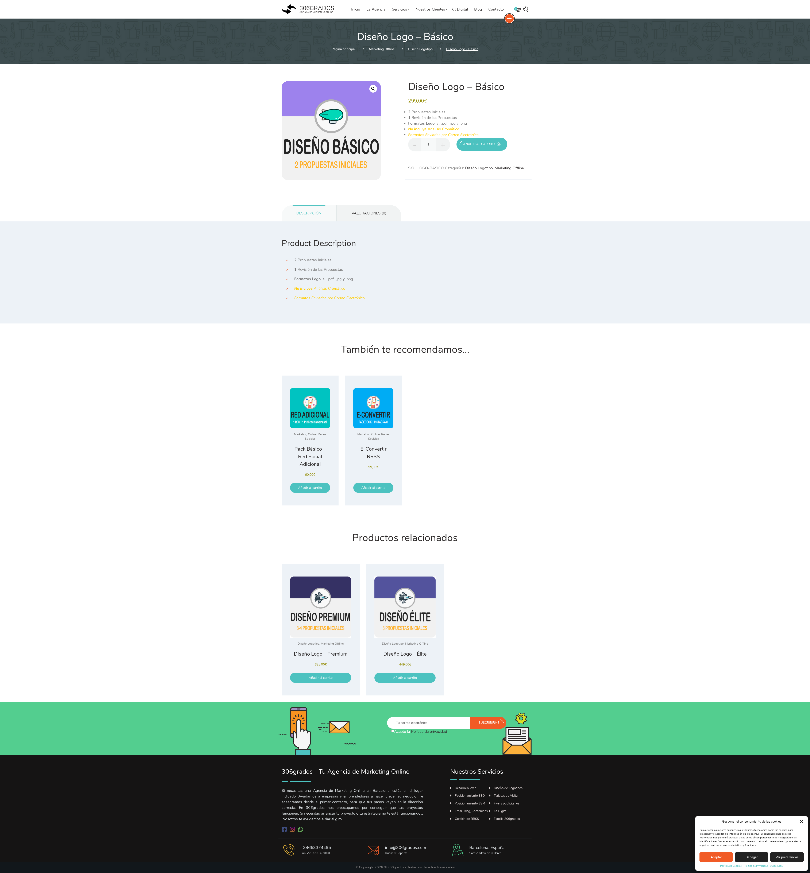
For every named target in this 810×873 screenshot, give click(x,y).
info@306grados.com (405, 847)
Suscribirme (489, 723)
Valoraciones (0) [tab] (369, 213)
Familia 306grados (507, 819)
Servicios (399, 9)
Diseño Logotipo (479, 168)
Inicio (355, 9)
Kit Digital (459, 9)
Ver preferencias (787, 857)
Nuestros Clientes (430, 9)
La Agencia (376, 9)
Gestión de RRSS (467, 819)
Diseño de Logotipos (508, 788)
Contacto (496, 9)
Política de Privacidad (756, 866)
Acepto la (420, 731)
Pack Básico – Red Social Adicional (310, 456)
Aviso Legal (776, 866)
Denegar (751, 857)
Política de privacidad (429, 731)
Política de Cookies (731, 866)
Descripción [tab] (308, 213)
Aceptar (716, 857)
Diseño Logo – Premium (320, 654)
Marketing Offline (509, 168)
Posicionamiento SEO (470, 796)
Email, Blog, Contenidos (471, 811)
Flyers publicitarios (506, 803)
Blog (478, 9)
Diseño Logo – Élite (405, 654)
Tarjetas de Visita (506, 796)
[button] (801, 821)
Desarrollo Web (466, 788)
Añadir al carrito (479, 144)
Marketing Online (305, 434)
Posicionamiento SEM (470, 803)
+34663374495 (316, 847)
